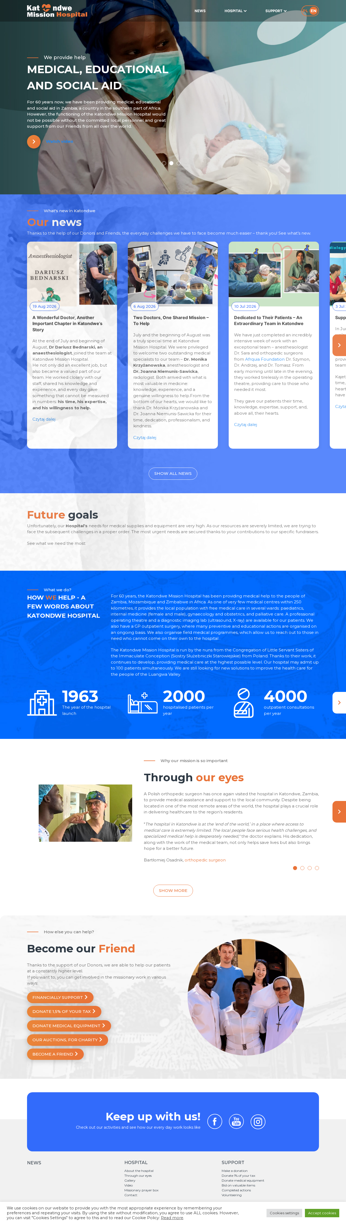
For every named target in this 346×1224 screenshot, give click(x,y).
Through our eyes (138, 1176)
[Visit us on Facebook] (214, 1126)
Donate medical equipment (243, 1180)
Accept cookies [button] (322, 1213)
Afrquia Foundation (265, 359)
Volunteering (232, 1195)
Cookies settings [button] (284, 1213)
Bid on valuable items (238, 1185)
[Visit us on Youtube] (236, 1126)
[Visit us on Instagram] (258, 1121)
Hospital (233, 11)
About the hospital (139, 1171)
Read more (172, 1217)
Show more (173, 890)
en (314, 10)
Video (128, 1185)
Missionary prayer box (141, 1190)
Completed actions (236, 1190)
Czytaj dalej (43, 419)
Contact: (131, 1195)
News (200, 11)
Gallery (129, 1180)
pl (305, 10)
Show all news (173, 473)
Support (273, 11)
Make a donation (235, 1171)
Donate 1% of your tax (238, 1176)
